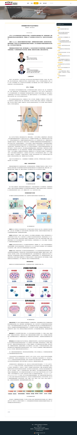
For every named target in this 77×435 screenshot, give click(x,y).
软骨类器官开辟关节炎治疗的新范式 (64, 64)
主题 (40, 3)
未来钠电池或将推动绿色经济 (63, 33)
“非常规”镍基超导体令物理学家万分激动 (64, 59)
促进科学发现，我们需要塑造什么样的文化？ (65, 37)
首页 (28, 3)
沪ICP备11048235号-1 (39, 430)
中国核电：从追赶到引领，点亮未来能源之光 (65, 72)
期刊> (11, 7)
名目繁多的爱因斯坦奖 (62, 75)
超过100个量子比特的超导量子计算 (64, 67)
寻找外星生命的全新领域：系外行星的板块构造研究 (66, 52)
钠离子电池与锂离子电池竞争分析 (63, 32)
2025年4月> (14, 7)
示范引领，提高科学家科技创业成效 (64, 45)
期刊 (36, 3)
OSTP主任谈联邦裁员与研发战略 (63, 40)
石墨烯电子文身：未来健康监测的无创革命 (65, 60)
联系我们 (45, 3)
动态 (32, 3)
